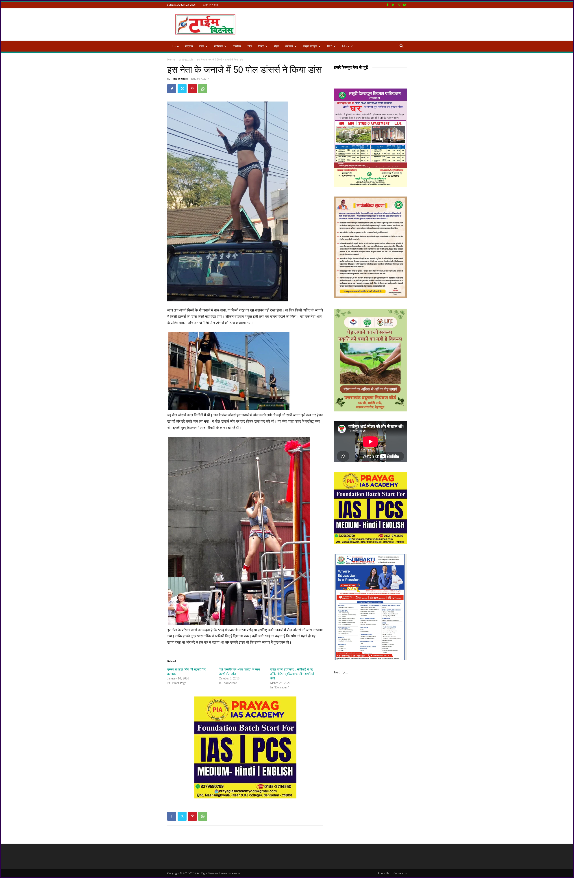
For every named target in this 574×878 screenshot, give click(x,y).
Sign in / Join (210, 4)
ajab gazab (186, 59)
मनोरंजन (218, 46)
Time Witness (179, 78)
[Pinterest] (192, 88)
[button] (401, 46)
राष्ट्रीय (189, 46)
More (345, 46)
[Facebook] (387, 5)
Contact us (400, 873)
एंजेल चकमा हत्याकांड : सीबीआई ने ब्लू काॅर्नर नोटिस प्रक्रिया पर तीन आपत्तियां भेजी (292, 674)
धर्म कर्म (289, 46)
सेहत (276, 46)
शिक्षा (329, 46)
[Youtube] (404, 5)
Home (174, 46)
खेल (250, 46)
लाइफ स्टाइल (310, 46)
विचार (261, 46)
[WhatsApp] (202, 88)
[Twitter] (398, 5)
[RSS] (393, 5)
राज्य (201, 46)
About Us (383, 873)
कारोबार (237, 46)
